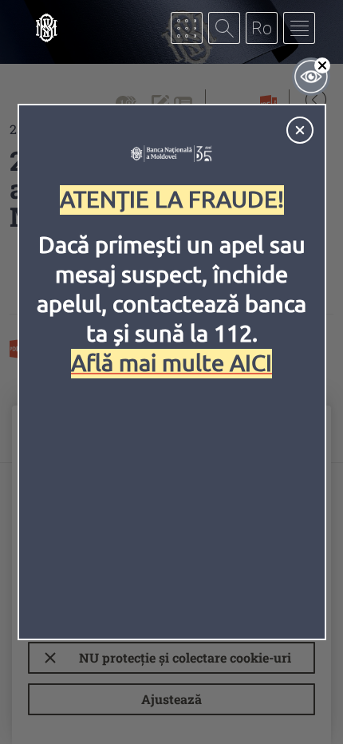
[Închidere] (299, 130)
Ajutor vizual (311, 76)
